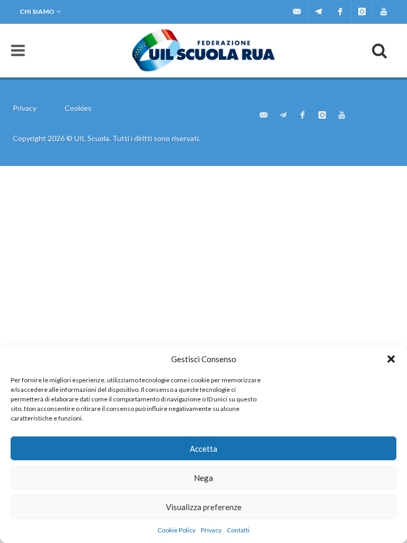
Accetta (203, 448)
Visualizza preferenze (204, 507)
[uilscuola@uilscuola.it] (296, 11)
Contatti (238, 530)
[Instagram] (362, 11)
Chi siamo (37, 11)
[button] (391, 359)
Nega (203, 478)
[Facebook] (340, 11)
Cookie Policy (176, 530)
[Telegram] (318, 11)
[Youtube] (383, 11)
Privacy (211, 530)
